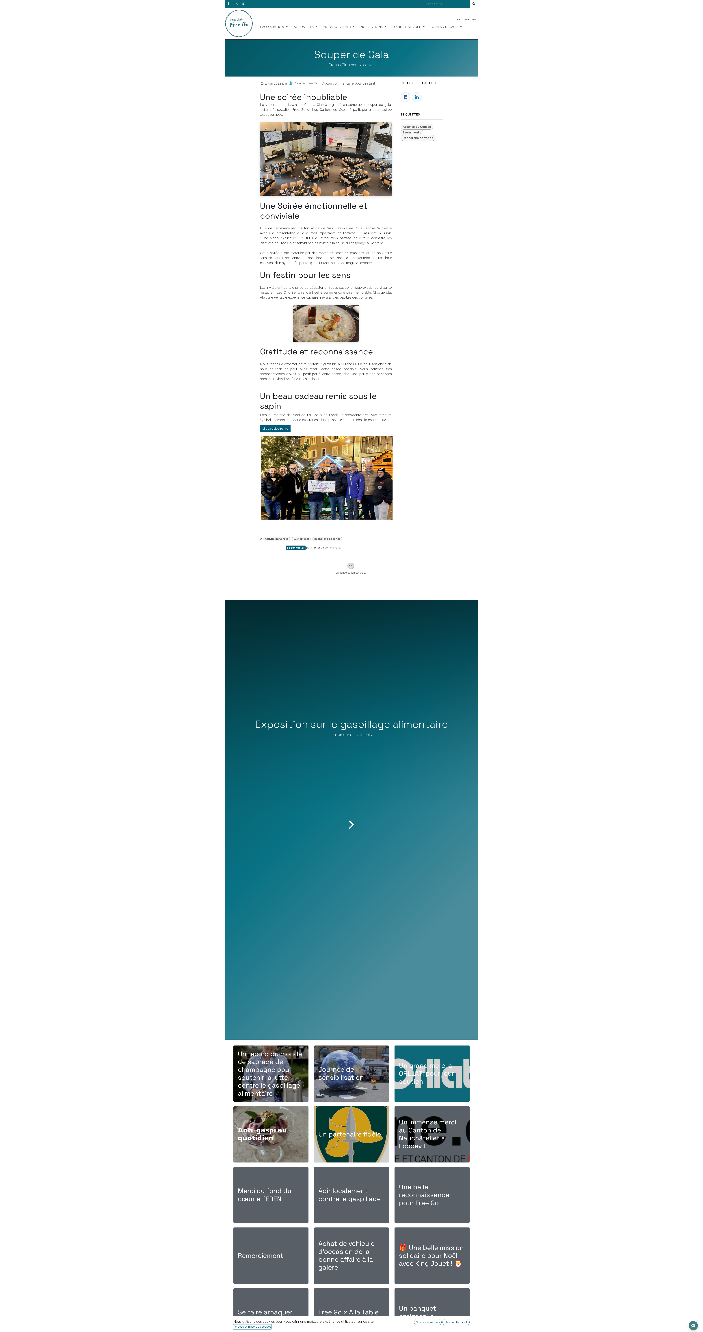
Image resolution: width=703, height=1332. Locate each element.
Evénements (301, 538)
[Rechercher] (474, 4)
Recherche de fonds (327, 538)
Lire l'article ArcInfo (275, 428)
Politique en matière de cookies (252, 1326)
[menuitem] (274, 27)
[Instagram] (243, 4)
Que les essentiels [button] (428, 1322)
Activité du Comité (276, 538)
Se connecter (466, 19)
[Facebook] (228, 4)
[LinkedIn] (236, 4)
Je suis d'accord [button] (456, 1322)
